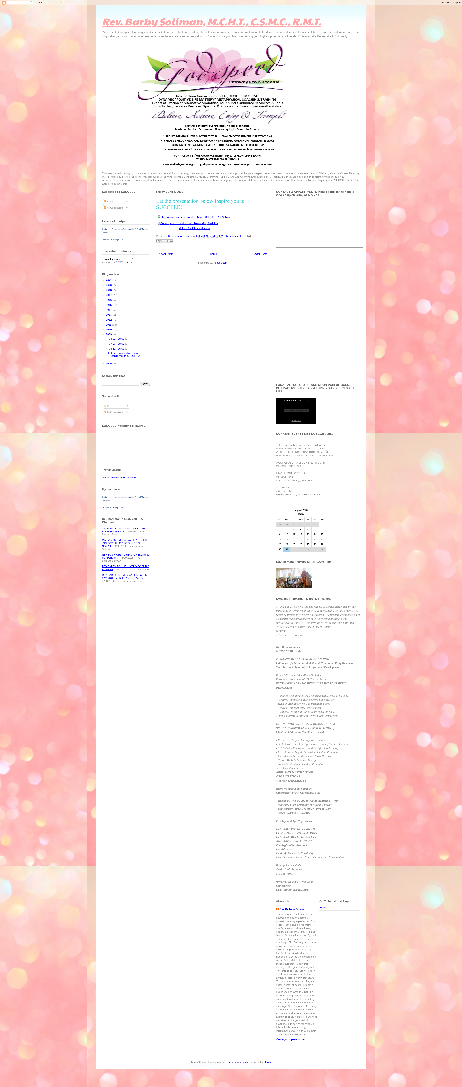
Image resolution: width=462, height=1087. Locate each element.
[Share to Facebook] (168, 241)
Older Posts (260, 253)
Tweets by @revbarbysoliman (119, 477)
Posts (109, 201)
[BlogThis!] (161, 241)
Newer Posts (166, 253)
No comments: (235, 236)
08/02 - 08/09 (117, 338)
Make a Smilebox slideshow (194, 228)
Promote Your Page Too (112, 240)
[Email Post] (248, 236)
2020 (109, 285)
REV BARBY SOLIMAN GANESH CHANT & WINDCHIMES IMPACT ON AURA (125, 576)
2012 (109, 319)
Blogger (268, 1061)
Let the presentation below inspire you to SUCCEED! (124, 354)
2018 (109, 290)
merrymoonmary (238, 1061)
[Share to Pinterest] (171, 241)
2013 (109, 314)
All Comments (114, 207)
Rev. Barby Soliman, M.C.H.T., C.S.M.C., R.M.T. (211, 21)
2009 (109, 334)
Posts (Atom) (220, 262)
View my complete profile (290, 1039)
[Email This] (158, 241)
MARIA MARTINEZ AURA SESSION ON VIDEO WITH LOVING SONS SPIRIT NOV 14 (124, 543)
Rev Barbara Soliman (292, 909)
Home (213, 253)
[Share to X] (164, 241)
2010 (109, 329)
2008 (109, 363)
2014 (109, 309)
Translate (128, 262)
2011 (109, 324)
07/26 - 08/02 (117, 343)
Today (301, 514)
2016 (109, 299)
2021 (109, 280)
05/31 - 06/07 (117, 348)
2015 (109, 304)
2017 (109, 295)
